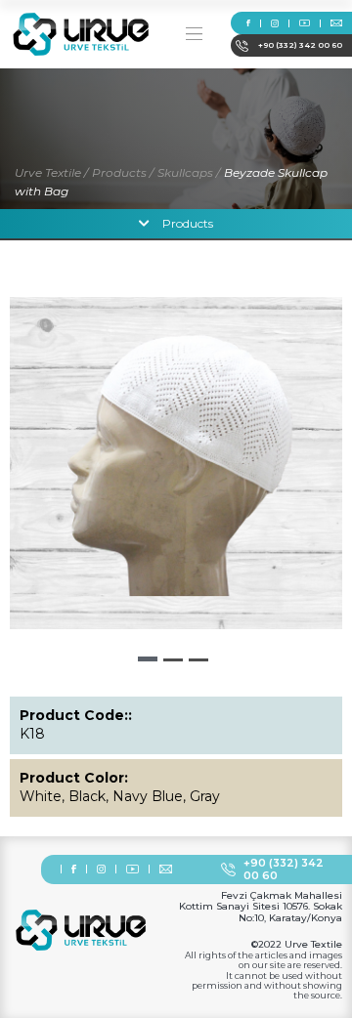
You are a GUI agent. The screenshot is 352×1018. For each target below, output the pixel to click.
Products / (123, 172)
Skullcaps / (188, 172)
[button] (147, 659)
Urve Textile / (51, 172)
